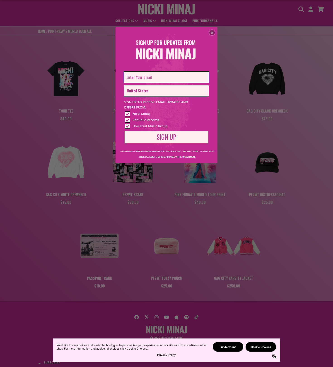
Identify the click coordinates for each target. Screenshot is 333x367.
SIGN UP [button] (166, 137)
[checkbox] (167, 113)
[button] (212, 32)
